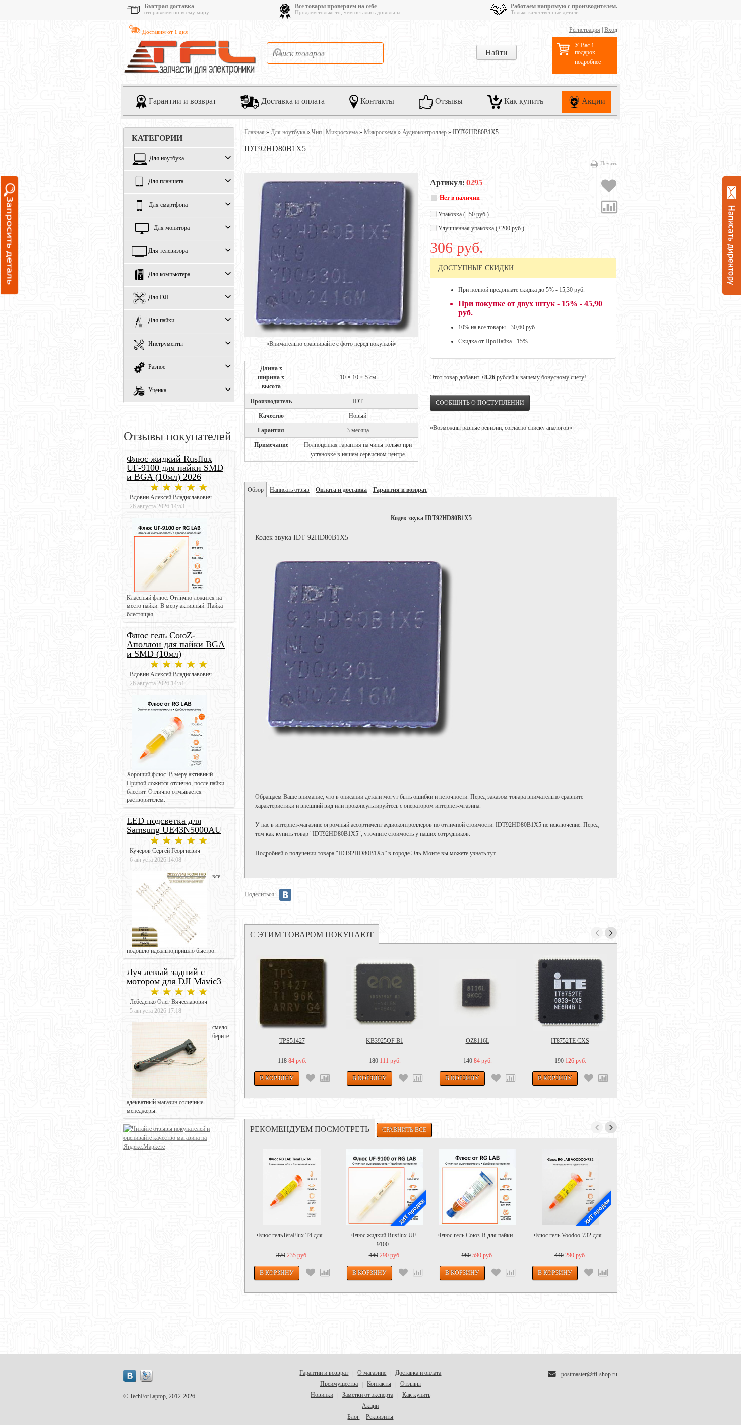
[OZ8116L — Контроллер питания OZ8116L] (477, 992)
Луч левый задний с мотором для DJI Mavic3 (174, 976)
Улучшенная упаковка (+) (480, 228)
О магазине (371, 1372)
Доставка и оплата (292, 101)
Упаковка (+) (463, 214)
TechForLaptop (148, 1396)
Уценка (157, 390)
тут (491, 853)
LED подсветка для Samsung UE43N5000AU (174, 825)
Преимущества (339, 1383)
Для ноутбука (166, 158)
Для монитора (172, 228)
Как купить (522, 101)
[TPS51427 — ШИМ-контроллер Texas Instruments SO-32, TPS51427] (292, 992)
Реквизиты (379, 1416)
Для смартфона (168, 205)
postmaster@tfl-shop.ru (589, 1374)
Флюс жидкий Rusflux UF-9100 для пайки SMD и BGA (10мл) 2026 (175, 468)
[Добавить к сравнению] (609, 208)
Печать (609, 163)
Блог (353, 1416)
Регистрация (584, 29)
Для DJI (158, 297)
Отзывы (448, 101)
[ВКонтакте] (285, 895)
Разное (156, 367)
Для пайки (161, 321)
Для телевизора (168, 251)
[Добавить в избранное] (608, 187)
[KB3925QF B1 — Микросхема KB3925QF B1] (384, 992)
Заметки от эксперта (367, 1394)
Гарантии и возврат (181, 101)
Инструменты (165, 344)
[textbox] (325, 53)
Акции (592, 101)
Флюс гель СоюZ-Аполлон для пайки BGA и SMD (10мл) (176, 644)
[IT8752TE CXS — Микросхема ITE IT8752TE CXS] (570, 992)
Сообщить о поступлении (480, 402)
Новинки (322, 1394)
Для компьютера (169, 274)
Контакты (376, 101)
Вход (611, 29)
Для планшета (165, 181)
